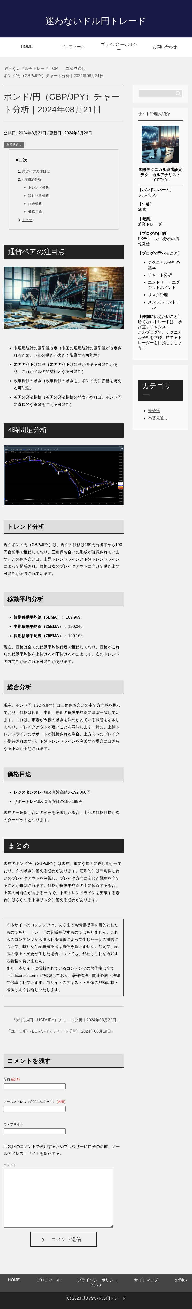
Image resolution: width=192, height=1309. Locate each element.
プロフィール (73, 47)
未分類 (154, 411)
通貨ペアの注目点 (36, 171)
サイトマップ (146, 1280)
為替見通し (14, 144)
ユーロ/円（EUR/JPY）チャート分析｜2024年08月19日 (61, 1031)
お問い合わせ (165, 47)
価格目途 (35, 212)
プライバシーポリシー (119, 47)
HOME (27, 46)
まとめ (27, 220)
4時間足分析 (32, 179)
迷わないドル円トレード (96, 21)
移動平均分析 (38, 196)
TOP (31, 68)
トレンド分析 (38, 187)
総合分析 (35, 204)
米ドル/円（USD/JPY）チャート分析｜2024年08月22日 (66, 1020)
